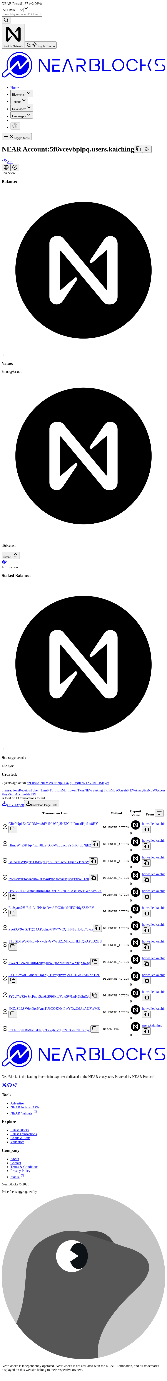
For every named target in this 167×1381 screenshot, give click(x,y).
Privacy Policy (20, 1171)
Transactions (10, 790)
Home (14, 87)
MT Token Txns (77, 790)
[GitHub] (9, 1086)
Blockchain (19, 94)
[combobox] (22, 14)
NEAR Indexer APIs (24, 1107)
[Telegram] (14, 1086)
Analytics (145, 790)
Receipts (25, 790)
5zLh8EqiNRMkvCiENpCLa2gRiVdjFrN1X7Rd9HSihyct (68, 783)
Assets (126, 790)
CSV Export (15, 805)
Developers (19, 109)
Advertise (17, 1103)
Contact (15, 1163)
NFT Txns (54, 790)
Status (14, 1177)
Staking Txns (105, 790)
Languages (19, 116)
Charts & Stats (20, 1138)
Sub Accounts (22, 794)
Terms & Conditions (24, 1167)
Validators (17, 1142)
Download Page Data (44, 805)
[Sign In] (15, 126)
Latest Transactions (23, 1134)
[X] (4, 1086)
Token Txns (39, 790)
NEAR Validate (21, 1113)
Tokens (16, 101)
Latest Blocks (19, 1130)
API (10, 162)
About (14, 1159)
